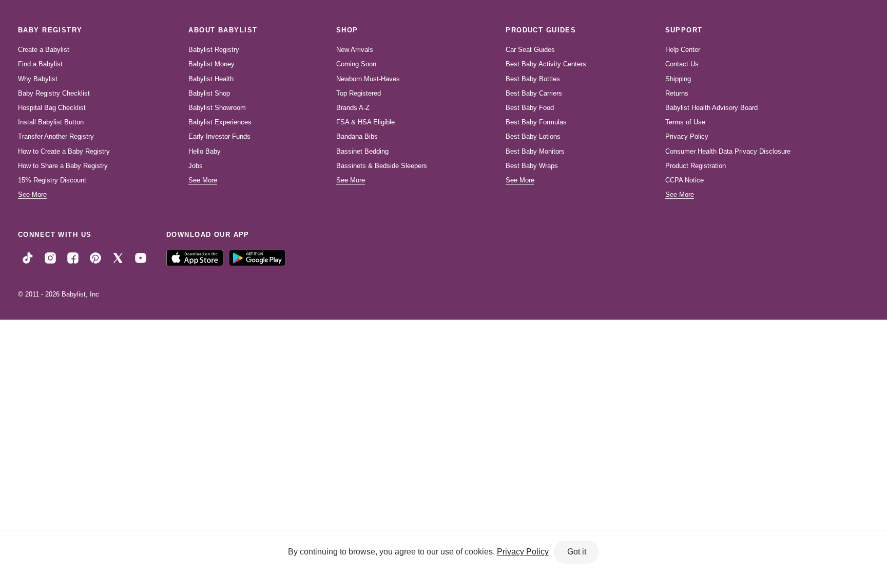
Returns (676, 93)
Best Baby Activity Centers (546, 64)
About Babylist (222, 30)
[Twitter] (118, 257)
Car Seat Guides (530, 49)
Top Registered (358, 93)
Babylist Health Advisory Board (711, 108)
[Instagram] (50, 257)
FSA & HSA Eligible (365, 122)
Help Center (682, 49)
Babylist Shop (209, 93)
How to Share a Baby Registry (63, 166)
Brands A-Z (353, 108)
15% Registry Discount (52, 180)
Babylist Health (211, 79)
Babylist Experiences (220, 122)
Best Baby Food (530, 108)
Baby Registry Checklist (54, 93)
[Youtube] (140, 257)
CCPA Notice (684, 180)
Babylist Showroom (217, 108)
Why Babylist (37, 79)
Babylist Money (211, 64)
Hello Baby (204, 151)
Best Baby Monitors (535, 151)
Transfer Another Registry (56, 136)
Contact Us (682, 64)
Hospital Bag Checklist (52, 108)
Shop (347, 30)
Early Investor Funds (219, 136)
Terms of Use (685, 122)
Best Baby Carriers (534, 93)
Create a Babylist (43, 49)
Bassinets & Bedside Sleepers (381, 166)
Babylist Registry (213, 49)
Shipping (678, 79)
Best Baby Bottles (533, 79)
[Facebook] (73, 257)
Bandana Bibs (357, 136)
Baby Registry (50, 30)
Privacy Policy (686, 136)
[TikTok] (27, 257)
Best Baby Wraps (532, 166)
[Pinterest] (95, 257)
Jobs (195, 166)
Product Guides (541, 30)
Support (684, 30)
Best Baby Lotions (533, 136)
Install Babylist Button (51, 122)
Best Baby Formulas (536, 122)
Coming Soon (356, 64)
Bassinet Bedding (362, 151)
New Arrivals (354, 49)
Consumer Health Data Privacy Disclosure (727, 151)
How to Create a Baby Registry (64, 151)
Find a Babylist (40, 64)
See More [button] (32, 194)
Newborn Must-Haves (368, 79)
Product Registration (695, 166)
